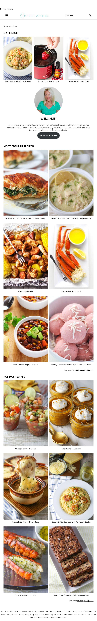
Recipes (13, 26)
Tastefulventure (6, 9)
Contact (67, 611)
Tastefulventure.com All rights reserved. (31, 611)
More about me (47, 135)
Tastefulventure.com (58, 618)
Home (6, 26)
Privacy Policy (56, 611)
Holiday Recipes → (85, 601)
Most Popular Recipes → (82, 370)
